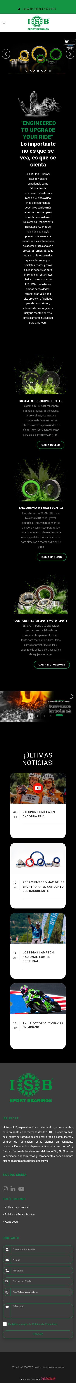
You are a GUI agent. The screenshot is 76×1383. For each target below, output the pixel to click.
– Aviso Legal (10, 1221)
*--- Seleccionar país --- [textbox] (25, 1292)
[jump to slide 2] (34, 71)
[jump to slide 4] (42, 71)
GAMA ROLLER (50, 445)
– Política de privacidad (16, 1207)
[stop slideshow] (49, 71)
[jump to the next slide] (70, 54)
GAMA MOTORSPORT (51, 664)
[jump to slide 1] (30, 71)
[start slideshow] (26, 71)
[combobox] (42, 1292)
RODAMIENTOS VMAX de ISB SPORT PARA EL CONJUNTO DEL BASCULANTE (44, 887)
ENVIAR (38, 1334)
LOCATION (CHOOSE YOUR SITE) (39, 9)
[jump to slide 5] (45, 71)
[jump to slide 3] (38, 71)
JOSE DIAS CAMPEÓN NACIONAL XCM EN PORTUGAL (38, 957)
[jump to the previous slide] (6, 54)
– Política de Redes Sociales (19, 1214)
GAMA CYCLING (51, 557)
